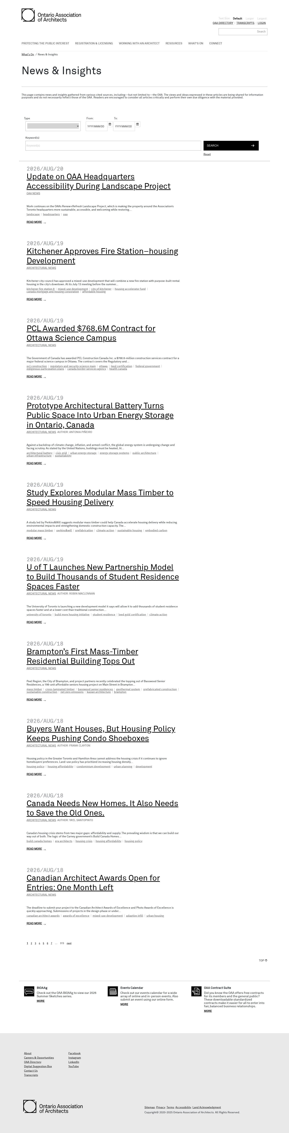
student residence (104, 614)
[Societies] (53, 132)
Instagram (74, 1057)
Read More (34, 222)
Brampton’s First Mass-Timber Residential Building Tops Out (82, 657)
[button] (53, 126)
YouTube (73, 1066)
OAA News (33, 193)
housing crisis (84, 841)
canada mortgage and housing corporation (53, 291)
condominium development (93, 766)
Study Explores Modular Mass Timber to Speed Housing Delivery (100, 498)
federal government (147, 366)
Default (237, 18)
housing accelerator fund (130, 289)
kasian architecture (99, 692)
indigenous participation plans (45, 369)
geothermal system (128, 689)
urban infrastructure (39, 455)
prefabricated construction (160, 689)
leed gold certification (132, 614)
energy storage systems (114, 453)
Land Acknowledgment (206, 1107)
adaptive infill (134, 915)
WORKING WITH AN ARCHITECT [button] (139, 43)
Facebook (74, 1053)
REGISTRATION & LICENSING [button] (94, 43)
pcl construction (37, 366)
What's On (28, 54)
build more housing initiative (72, 614)
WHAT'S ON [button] (195, 43)
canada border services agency (86, 369)
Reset (207, 154)
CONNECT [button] (215, 43)
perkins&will (64, 530)
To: (116, 118)
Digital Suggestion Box (38, 1066)
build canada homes (39, 841)
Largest (262, 18)
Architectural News (41, 268)
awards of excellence (76, 915)
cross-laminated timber (60, 689)
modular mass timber (40, 530)
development (144, 766)
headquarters (51, 214)
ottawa (103, 366)
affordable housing (94, 291)
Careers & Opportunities (39, 1057)
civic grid (61, 453)
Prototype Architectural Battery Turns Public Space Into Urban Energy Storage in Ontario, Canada (100, 415)
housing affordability (60, 766)
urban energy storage (83, 453)
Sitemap (149, 1107)
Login (262, 23)
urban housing (155, 915)
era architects (63, 841)
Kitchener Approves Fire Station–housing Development (102, 256)
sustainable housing (129, 530)
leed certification (121, 366)
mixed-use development (73, 289)
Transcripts (245, 23)
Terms (170, 1107)
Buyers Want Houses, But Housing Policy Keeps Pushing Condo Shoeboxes (101, 734)
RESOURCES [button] (174, 43)
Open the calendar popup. (110, 124)
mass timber (34, 689)
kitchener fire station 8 (41, 289)
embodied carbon (156, 530)
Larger (250, 18)
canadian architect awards (43, 915)
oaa (65, 214)
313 (62, 943)
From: (90, 118)
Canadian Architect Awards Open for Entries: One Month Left (93, 883)
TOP (261, 960)
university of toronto (39, 614)
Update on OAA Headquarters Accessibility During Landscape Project (99, 182)
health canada (118, 369)
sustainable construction (42, 692)
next (69, 943)
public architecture (144, 453)
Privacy (160, 1107)
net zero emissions (72, 692)
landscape (33, 214)
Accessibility (183, 1107)
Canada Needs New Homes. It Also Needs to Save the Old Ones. (102, 808)
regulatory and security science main (73, 366)
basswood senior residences (95, 689)
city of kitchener (101, 289)
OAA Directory (223, 23)
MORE (40, 1001)
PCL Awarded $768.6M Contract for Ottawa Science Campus (91, 333)
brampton (120, 692)
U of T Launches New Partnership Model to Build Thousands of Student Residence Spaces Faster (103, 577)
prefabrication (84, 530)
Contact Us (31, 1070)
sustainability (63, 455)
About (27, 1053)
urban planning (123, 766)
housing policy (35, 766)
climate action (105, 530)
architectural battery (39, 453)
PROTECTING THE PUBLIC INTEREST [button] (45, 43)
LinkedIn (73, 1062)
